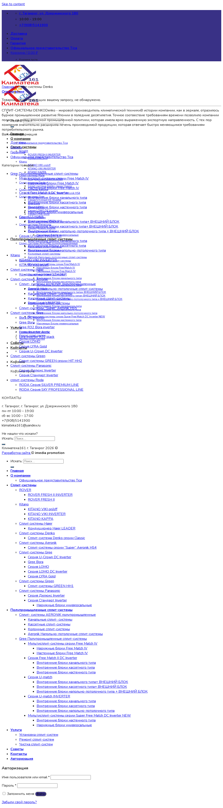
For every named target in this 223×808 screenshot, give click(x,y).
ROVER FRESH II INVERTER (50, 494)
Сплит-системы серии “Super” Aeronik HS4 (62, 547)
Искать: (16, 120)
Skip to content (13, 4)
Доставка (18, 33)
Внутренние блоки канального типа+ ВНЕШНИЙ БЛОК (73, 221)
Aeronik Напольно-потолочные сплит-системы (57, 257)
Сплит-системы (23, 147)
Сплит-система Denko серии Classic (56, 538)
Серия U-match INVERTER (40, 236)
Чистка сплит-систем (36, 744)
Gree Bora (27, 322)
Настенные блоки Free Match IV (56, 271)
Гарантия (18, 43)
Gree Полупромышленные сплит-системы (44, 173)
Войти (41, 794)
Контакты (18, 347)
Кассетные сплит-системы (49, 298)
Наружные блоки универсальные (58, 323)
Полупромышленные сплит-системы (41, 610)
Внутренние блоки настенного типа (59, 320)
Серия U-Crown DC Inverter (41, 351)
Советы (17, 343)
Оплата (16, 38)
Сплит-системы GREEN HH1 (51, 586)
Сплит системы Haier (27, 269)
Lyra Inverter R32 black (36, 336)
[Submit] (12, 126)
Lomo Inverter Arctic (34, 332)
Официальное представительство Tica (43, 48)
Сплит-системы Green (27, 356)
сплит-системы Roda (27, 380)
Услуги (16, 730)
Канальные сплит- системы (50, 293)
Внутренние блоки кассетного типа (57, 202)
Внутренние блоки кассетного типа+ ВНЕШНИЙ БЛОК (73, 226)
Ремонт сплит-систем (36, 739)
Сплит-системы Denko (37, 533)
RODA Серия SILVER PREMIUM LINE (49, 384)
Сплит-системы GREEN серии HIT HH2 (50, 360)
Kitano (23, 161)
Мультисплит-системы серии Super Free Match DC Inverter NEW (66, 316)
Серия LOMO (29, 341)
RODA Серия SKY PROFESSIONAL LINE (51, 389)
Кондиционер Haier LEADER (43, 274)
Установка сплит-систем (38, 734)
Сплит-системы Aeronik (29, 279)
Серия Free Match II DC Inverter (43, 192)
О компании (20, 138)
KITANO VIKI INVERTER (42, 168)
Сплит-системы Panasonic (30, 365)
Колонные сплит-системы (44, 253)
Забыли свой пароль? (19, 802)
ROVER (25, 490)
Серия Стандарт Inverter (38, 375)
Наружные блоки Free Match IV (56, 267)
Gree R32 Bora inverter (37, 327)
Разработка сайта (16, 452)
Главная (8, 86)
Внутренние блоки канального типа (59, 278)
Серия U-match (31, 216)
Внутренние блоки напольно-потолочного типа (67, 313)
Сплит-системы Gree (27, 312)
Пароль (9, 785)
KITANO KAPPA (40, 518)
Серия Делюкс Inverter (37, 370)
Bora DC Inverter (32, 317)
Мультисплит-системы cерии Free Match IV (54, 264)
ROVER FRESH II (41, 499)
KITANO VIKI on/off (39, 165)
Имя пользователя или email (26, 777)
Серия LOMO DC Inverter (47, 571)
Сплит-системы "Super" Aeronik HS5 (48, 308)
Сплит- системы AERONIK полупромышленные (57, 284)
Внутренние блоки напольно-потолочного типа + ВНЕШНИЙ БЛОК (79, 299)
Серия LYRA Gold (33, 346)
